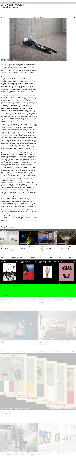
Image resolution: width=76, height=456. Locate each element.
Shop (23, 0)
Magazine (8, 0)
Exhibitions (19, 0)
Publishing (13, 0)
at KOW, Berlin (5, 226)
